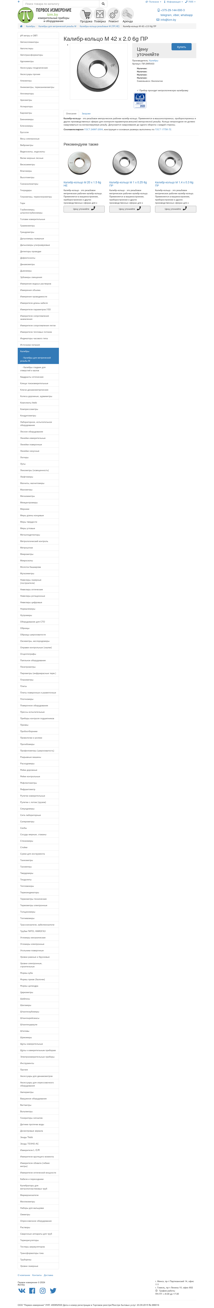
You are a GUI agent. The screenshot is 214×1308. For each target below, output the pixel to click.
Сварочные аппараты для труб (36, 1233)
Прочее (24, 1069)
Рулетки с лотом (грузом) (33, 802)
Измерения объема (30, 290)
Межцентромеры (29, 502)
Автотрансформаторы (31, 54)
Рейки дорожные (28, 769)
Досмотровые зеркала (31, 1130)
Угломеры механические (33, 937)
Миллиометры (27, 1201)
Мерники (24, 508)
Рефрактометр (27, 789)
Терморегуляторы (29, 1240)
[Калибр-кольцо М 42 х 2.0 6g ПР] (99, 71)
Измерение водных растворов (35, 283)
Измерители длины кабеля (34, 302)
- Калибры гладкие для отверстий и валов (33, 369)
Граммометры (27, 225)
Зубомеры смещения (31, 277)
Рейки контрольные (30, 776)
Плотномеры (26, 698)
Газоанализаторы (29, 183)
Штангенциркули (28, 1024)
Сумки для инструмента (32, 853)
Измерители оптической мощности (38, 1172)
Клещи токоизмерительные (34, 383)
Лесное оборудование (31, 431)
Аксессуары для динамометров (36, 1076)
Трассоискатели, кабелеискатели (37, 924)
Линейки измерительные (33, 437)
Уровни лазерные (29, 1265)
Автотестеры (26, 48)
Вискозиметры (27, 164)
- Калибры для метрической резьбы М (35, 359)
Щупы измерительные (31, 1043)
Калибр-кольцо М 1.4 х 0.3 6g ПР (174, 183)
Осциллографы (28, 653)
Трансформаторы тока (32, 1253)
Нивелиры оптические (31, 589)
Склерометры (27, 821)
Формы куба (26, 972)
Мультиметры (27, 573)
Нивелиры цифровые (31, 602)
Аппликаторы (27, 93)
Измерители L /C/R (30, 1150)
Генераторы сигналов (31, 1117)
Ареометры (26, 99)
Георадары (26, 190)
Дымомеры (26, 270)
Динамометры (27, 264)
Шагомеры (25, 1005)
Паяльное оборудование (33, 660)
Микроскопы (26, 560)
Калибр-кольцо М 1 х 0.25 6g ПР (128, 183)
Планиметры (26, 679)
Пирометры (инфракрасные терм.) (38, 673)
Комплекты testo (28, 402)
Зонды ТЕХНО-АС (29, 1143)
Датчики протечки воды (32, 1124)
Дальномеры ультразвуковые (35, 244)
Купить (181, 47)
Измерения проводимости (33, 296)
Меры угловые (27, 528)
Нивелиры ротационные (32, 595)
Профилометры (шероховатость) (37, 750)
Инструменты (27, 1063)
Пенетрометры (28, 666)
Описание (71, 113)
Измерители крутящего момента (37, 1156)
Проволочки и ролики (31, 737)
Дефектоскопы (27, 257)
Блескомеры (26, 125)
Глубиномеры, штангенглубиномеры (31, 211)
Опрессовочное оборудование (36, 1220)
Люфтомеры (26, 476)
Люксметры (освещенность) (34, 470)
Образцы (24, 628)
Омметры (25, 1214)
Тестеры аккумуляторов (32, 1246)
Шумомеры (26, 1037)
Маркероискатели (29, 1195)
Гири (22, 203)
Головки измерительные (32, 219)
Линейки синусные (29, 450)
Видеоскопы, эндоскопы (32, 151)
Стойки (23, 847)
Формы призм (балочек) (32, 979)
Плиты (23, 686)
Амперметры (27, 1092)
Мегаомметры (27, 495)
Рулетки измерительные (32, 795)
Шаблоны (25, 998)
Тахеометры (26, 860)
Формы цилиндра (29, 985)
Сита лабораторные (30, 814)
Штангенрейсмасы (29, 1017)
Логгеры (24, 457)
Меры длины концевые (32, 515)
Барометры (26, 112)
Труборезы (25, 1259)
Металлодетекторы (30, 534)
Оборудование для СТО (32, 621)
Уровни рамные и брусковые (35, 956)
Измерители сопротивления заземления (34, 317)
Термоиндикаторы (29, 892)
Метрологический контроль (34, 541)
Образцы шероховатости (33, 634)
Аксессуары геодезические (34, 67)
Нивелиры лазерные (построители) (30, 581)
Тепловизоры (27, 885)
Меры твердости (28, 521)
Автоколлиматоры (29, 41)
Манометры (26, 489)
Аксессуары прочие (30, 74)
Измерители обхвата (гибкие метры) (35, 1164)
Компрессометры (29, 409)
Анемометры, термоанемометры (37, 87)
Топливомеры (27, 918)
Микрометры (26, 553)
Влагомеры (26, 170)
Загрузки (86, 113)
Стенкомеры (26, 840)
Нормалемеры (27, 608)
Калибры (24, 351)
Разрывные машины (30, 756)
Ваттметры (25, 1104)
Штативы (24, 1030)
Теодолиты (25, 879)
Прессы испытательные (32, 711)
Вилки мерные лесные (31, 157)
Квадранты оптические (32, 376)
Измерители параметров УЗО (35, 309)
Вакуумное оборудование (33, 1098)
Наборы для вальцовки (32, 1207)
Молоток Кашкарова (30, 566)
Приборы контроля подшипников (37, 718)
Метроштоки (26, 547)
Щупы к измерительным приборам (38, 1050)
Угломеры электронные (32, 943)
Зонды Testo (26, 1137)
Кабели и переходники (32, 1178)
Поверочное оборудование (34, 705)
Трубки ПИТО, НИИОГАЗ (32, 931)
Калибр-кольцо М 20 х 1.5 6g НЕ (82, 183)
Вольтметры (26, 1111)
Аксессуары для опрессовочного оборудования (37, 1084)
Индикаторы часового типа (34, 338)
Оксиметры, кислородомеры (35, 640)
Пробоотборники (28, 731)
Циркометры (26, 992)
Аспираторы (26, 106)
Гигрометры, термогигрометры (36, 196)
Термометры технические (33, 898)
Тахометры (26, 866)
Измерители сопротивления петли (38, 325)
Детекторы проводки (30, 251)
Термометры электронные (33, 905)
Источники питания (30, 344)
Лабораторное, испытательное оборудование (36, 423)
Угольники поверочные (32, 950)
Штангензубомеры (29, 1011)
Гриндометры (27, 231)
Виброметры (26, 145)
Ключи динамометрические (34, 389)
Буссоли (24, 132)
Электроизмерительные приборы (37, 1056)
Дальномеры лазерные (32, 238)
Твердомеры (26, 873)
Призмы (24, 724)
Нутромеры (26, 615)
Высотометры (27, 177)
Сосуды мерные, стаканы (33, 834)
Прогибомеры (27, 744)
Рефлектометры (28, 782)
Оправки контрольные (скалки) (36, 647)
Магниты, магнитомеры (32, 483)
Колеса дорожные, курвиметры (36, 396)
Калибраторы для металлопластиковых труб (33, 1187)
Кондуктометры (28, 415)
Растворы (25, 1227)
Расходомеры (27, 763)
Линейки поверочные (31, 444)
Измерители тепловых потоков (36, 331)
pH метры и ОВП (28, 35)
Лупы (23, 463)
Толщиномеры (27, 911)
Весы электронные (29, 138)
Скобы (23, 827)
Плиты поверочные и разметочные (38, 692)
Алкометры (26, 80)
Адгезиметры (27, 61)
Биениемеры (27, 119)
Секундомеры (27, 808)
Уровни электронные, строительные (31, 965)
